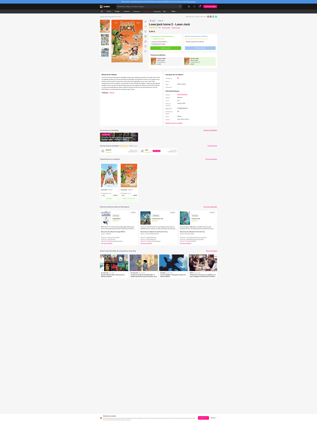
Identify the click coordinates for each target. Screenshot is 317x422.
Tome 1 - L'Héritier (106, 233)
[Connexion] (194, 6)
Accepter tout (203, 418)
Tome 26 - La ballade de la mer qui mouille (192, 239)
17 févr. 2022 (173, 150)
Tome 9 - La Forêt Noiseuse (148, 239)
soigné (163, 44)
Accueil (102, 16)
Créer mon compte (210, 6)
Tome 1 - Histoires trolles (187, 233)
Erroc (109, 193)
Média (173, 11)
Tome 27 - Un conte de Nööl (188, 241)
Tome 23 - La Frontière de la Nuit (110, 237)
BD (102, 11)
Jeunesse (126, 11)
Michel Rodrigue (182, 94)
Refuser (213, 418)
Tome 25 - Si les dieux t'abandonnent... (112, 241)
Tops (164, 11)
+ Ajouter (111, 92)
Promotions (136, 11)
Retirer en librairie (200, 48)
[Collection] (189, 6)
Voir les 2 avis (166, 27)
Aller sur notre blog (211, 251)
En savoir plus (191, 1)
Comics (109, 11)
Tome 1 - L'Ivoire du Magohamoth (149, 233)
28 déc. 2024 (133, 150)
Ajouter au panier (166, 48)
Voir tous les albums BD (210, 207)
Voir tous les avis (212, 146)
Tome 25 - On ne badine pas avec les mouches (193, 237)
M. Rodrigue (104, 193)
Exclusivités (147, 11)
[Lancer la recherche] (180, 6)
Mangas (117, 11)
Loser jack (111, 16)
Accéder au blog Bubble (210, 130)
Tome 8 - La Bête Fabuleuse (148, 237)
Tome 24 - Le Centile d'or (108, 239)
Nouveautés (157, 11)
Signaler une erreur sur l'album (174, 123)
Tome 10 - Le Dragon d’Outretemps (150, 241)
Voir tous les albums (211, 159)
